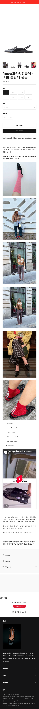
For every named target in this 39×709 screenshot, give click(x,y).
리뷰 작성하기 (19, 606)
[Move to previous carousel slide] (2, 591)
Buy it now (19, 131)
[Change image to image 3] (19, 65)
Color (4, 103)
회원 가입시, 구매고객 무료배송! (19, 2)
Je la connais (16, 694)
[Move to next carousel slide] (36, 591)
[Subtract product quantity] (4, 117)
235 (21, 92)
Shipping (16, 138)
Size (4, 88)
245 (6, 97)
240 (28, 92)
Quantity (5, 113)
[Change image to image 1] (5, 65)
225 (6, 92)
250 (13, 97)
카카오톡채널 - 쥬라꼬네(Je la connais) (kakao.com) (17, 533)
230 (13, 92)
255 (21, 97)
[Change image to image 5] (33, 65)
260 (28, 97)
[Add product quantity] (11, 117)
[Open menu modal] (4, 8)
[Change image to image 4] (26, 65)
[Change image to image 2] (12, 65)
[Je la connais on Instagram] (4, 690)
